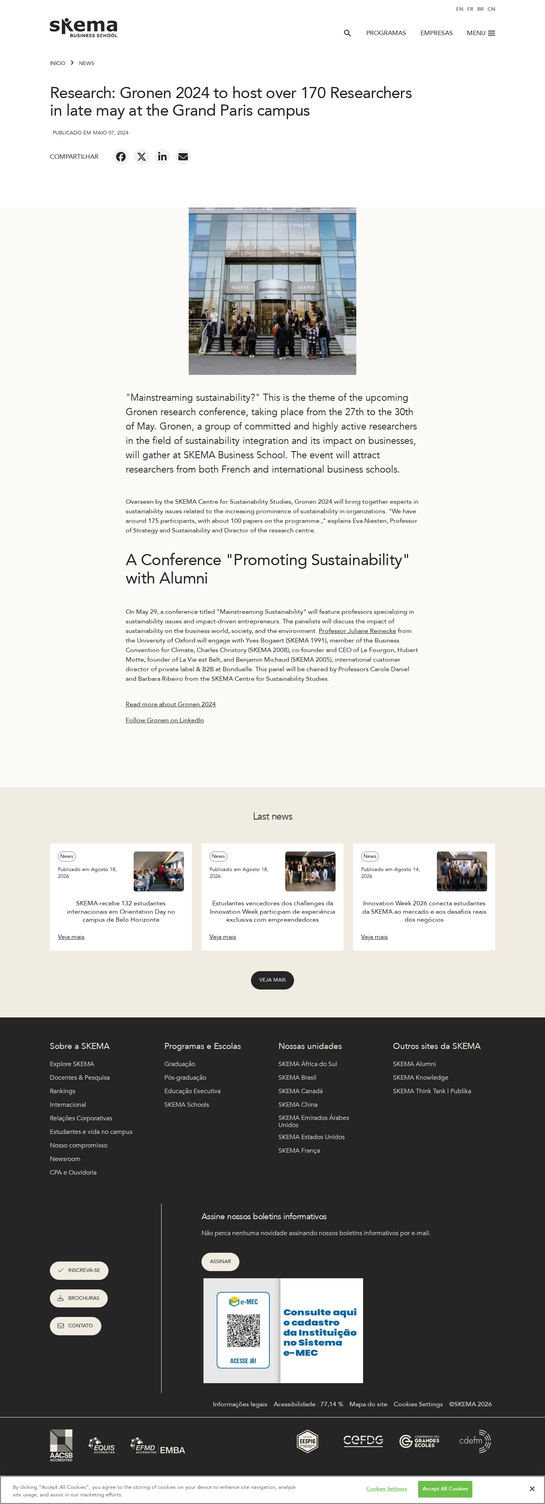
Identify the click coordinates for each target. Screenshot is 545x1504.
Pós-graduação (185, 1077)
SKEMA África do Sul (307, 1064)
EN (459, 9)
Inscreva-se (84, 1270)
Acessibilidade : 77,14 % (308, 1404)
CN (491, 9)
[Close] (532, 1489)
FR (470, 9)
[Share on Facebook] (121, 157)
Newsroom (65, 1159)
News (86, 63)
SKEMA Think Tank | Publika (432, 1091)
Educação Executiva (192, 1091)
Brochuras (83, 1298)
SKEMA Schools (186, 1104)
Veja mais (272, 980)
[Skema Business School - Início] (84, 30)
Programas (386, 33)
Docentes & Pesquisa (80, 1077)
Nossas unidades (310, 1046)
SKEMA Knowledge (420, 1077)
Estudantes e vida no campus (91, 1132)
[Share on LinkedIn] (162, 157)
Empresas (437, 33)
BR (480, 9)
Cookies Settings (386, 1488)
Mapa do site (368, 1404)
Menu (476, 33)
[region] (272, 1490)
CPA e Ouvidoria (73, 1172)
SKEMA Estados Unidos (311, 1137)
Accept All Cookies (445, 1488)
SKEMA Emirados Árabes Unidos (313, 1121)
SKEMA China (298, 1104)
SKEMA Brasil (297, 1077)
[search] (347, 33)
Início (57, 63)
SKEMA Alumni (414, 1064)
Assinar (220, 1261)
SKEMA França (299, 1150)
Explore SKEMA (72, 1064)
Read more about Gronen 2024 (171, 704)
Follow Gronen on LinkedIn (165, 720)
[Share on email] (183, 157)
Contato (80, 1325)
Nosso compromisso (78, 1145)
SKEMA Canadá (300, 1091)
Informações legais (240, 1404)
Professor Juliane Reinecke (357, 631)
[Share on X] (142, 157)
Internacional (68, 1104)
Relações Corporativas (81, 1118)
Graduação (179, 1064)
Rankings (62, 1091)
